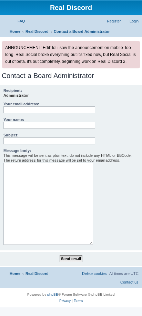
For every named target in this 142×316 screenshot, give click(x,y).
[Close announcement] (136, 44)
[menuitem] (18, 21)
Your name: (13, 119)
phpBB (52, 294)
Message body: (17, 151)
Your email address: (21, 104)
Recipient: (12, 90)
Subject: (11, 135)
